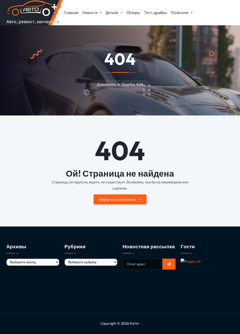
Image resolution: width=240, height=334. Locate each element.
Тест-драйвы (155, 12)
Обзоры (133, 12)
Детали (112, 12)
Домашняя (106, 84)
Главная (71, 12)
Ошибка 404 (132, 84)
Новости (90, 12)
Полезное (179, 12)
